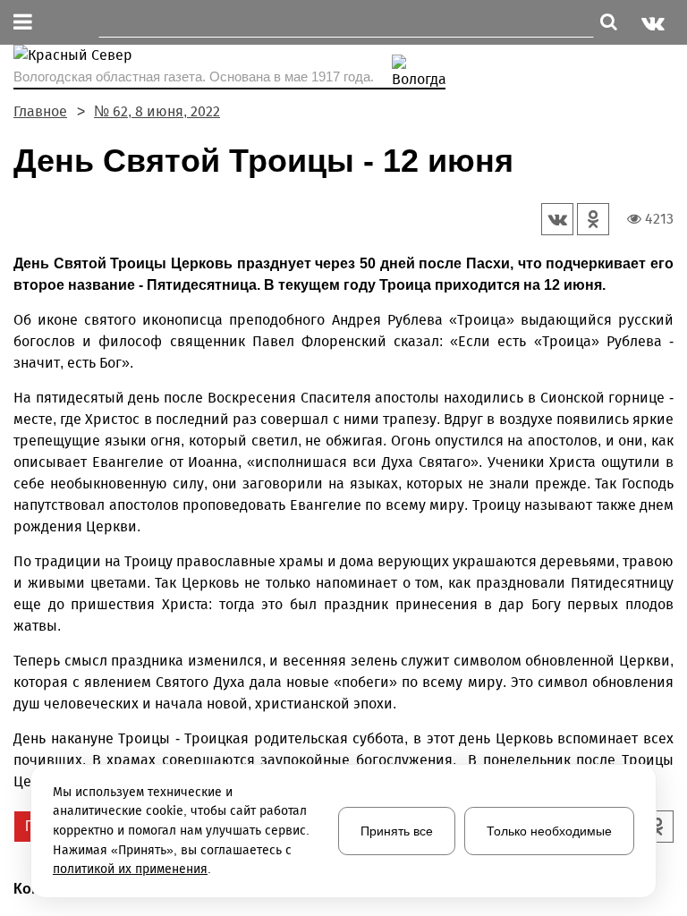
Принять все (396, 831)
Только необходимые (549, 831)
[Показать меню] (22, 23)
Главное (40, 111)
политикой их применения (130, 869)
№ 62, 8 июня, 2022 (157, 111)
